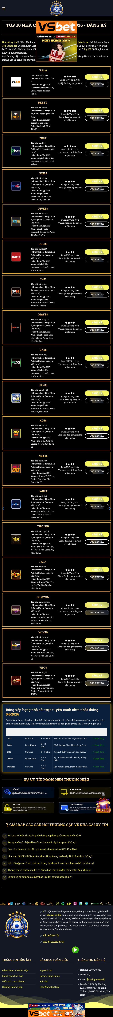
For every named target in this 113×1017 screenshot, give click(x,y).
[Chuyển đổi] (4, 836)
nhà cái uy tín (54, 914)
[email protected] (95, 979)
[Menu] (3, 8)
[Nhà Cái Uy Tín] (56, 8)
